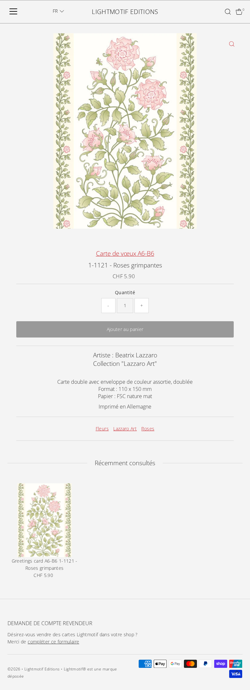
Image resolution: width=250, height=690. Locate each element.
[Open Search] (228, 12)
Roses (147, 428)
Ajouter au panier (125, 329)
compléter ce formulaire (53, 642)
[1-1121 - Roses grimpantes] (44, 520)
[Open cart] (239, 12)
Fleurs (102, 428)
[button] (58, 11)
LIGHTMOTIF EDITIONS (125, 11)
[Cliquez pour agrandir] (232, 43)
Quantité (125, 292)
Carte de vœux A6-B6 (125, 253)
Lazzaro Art (125, 428)
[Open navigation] (13, 12)
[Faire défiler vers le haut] (236, 672)
